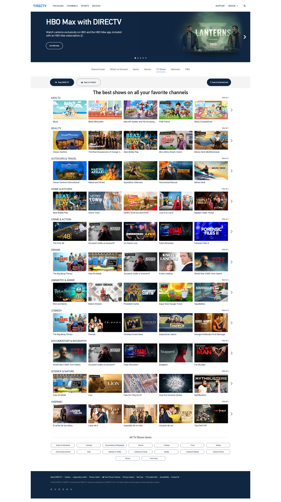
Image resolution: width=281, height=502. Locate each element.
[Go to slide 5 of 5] (145, 58)
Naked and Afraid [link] (96, 182)
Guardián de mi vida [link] (133, 425)
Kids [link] (88, 452)
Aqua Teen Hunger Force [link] (170, 303)
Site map (139, 477)
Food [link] (192, 445)
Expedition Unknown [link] (133, 182)
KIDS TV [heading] (55, 98)
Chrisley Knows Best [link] (133, 334)
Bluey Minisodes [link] (96, 121)
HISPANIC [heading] (57, 401)
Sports (136, 69)
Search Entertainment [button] (220, 82)
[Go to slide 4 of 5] (143, 58)
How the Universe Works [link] (170, 395)
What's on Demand (119, 69)
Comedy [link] (89, 445)
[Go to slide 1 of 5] (135, 58)
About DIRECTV (56, 477)
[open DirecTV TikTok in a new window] (71, 489)
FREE (187, 69)
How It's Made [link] (94, 273)
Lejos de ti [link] (93, 425)
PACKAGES (58, 5)
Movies (147, 69)
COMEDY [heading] (56, 310)
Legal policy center (79, 477)
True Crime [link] (154, 458)
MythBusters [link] (200, 395)
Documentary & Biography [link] (114, 445)
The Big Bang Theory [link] (62, 273)
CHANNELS (72, 5)
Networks (175, 69)
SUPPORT (220, 5)
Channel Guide (98, 69)
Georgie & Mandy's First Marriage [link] (209, 334)
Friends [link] (91, 334)
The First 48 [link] (58, 243)
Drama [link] (140, 445)
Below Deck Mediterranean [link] (207, 151)
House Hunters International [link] (66, 182)
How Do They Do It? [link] (133, 395)
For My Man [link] (199, 364)
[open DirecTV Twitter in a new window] (59, 489)
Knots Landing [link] (166, 273)
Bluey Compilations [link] (203, 121)
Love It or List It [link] (166, 212)
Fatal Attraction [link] (166, 243)
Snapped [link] (163, 364)
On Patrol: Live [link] (130, 243)
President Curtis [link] (131, 303)
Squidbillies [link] (199, 303)
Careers (67, 477)
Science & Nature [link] (192, 452)
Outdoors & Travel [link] (140, 452)
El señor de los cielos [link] (62, 425)
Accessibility (164, 477)
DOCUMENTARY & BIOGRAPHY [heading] (69, 341)
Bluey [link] (55, 121)
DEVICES (96, 5)
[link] (70, 109)
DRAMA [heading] (55, 249)
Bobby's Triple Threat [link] (204, 212)
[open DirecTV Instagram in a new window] (63, 489)
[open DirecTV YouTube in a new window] (67, 489)
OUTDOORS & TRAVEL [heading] (64, 158)
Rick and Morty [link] (60, 303)
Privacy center (94, 477)
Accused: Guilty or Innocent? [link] (101, 243)
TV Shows (161, 69)
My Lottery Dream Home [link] (170, 151)
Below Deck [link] (199, 182)
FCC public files (151, 477)
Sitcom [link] (127, 458)
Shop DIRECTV (63, 82)
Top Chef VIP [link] (200, 425)
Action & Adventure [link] (63, 445)
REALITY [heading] (56, 128)
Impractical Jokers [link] (167, 334)
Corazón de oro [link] (166, 425)
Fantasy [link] (167, 445)
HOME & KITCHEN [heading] (61, 189)
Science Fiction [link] (218, 452)
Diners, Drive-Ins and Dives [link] (136, 212)
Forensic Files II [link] (201, 243)
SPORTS (85, 5)
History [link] (218, 445)
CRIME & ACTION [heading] (61, 219)
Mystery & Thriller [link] (115, 452)
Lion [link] (90, 395)
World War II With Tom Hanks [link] (208, 273)
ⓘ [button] (82, 35)
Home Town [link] (94, 212)
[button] (245, 6)
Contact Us (175, 477)
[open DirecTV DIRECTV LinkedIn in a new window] (51, 489)
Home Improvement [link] (63, 452)
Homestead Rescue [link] (168, 182)
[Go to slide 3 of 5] (140, 58)
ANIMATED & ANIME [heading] (63, 280)
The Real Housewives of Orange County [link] (106, 151)
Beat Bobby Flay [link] (131, 151)
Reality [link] (166, 452)
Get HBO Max (54, 45)
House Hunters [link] (60, 151)
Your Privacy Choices (112, 477)
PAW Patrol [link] (164, 121)
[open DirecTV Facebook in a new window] (55, 489)
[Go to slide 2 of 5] (138, 58)
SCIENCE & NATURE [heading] (62, 371)
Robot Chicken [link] (95, 303)
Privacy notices (128, 477)
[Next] (244, 37)
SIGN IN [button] (231, 5)
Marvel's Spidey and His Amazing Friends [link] (143, 121)
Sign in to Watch (90, 82)
